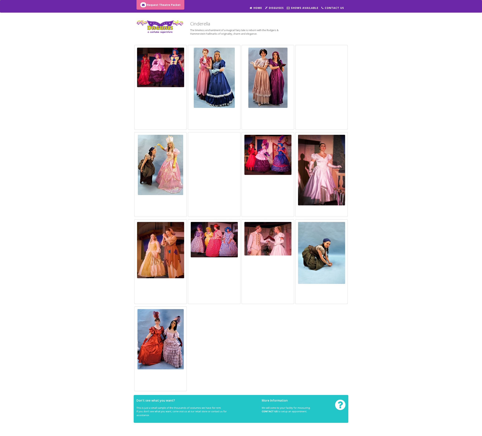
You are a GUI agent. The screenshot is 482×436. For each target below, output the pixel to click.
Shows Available (304, 8)
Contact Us (334, 8)
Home (257, 8)
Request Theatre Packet (163, 5)
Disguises (276, 8)
